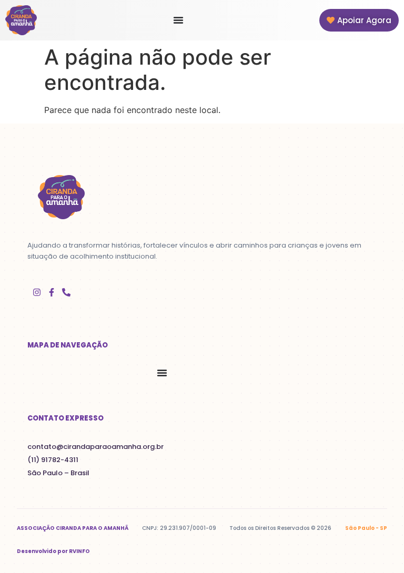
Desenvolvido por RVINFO (53, 551)
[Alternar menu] (178, 20)
